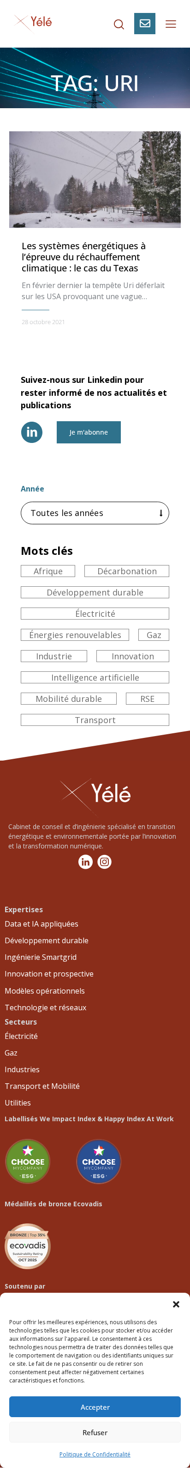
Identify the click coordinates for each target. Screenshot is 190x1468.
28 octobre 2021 (43, 322)
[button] (176, 1304)
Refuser (95, 1432)
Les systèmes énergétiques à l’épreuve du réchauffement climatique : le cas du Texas (84, 257)
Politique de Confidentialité (95, 1454)
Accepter (95, 1407)
